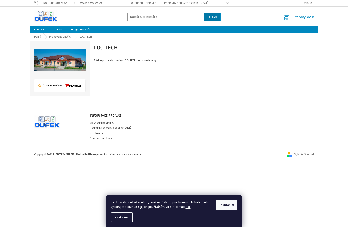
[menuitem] (41, 29)
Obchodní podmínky (143, 3)
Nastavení (121, 217)
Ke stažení (96, 133)
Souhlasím (226, 205)
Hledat (212, 16)
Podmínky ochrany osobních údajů (186, 3)
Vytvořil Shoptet (304, 155)
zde (188, 207)
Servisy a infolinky (101, 138)
